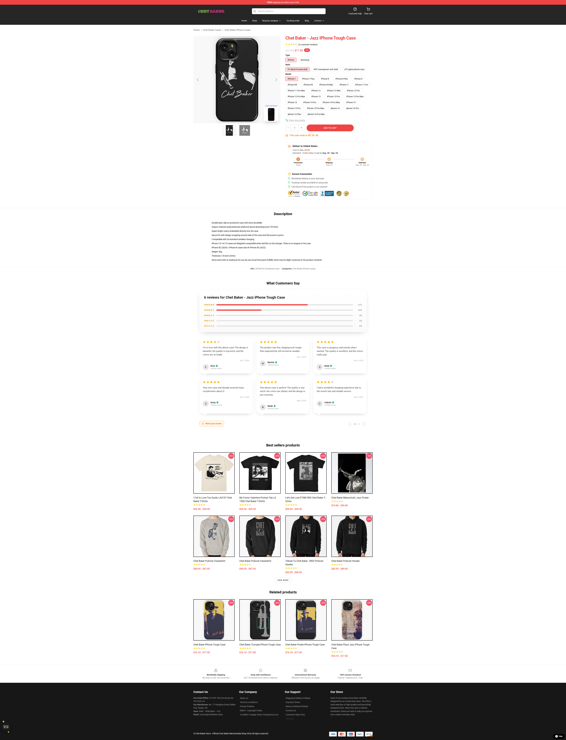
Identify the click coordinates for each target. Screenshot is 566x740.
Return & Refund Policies (297, 706)
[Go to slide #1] (229, 130)
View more (283, 580)
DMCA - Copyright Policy (251, 710)
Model (288, 74)
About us (244, 698)
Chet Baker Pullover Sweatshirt (209, 561)
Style (287, 64)
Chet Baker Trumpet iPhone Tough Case (260, 644)
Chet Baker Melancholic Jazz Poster (350, 497)
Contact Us (291, 710)
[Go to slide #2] (245, 130)
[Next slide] (276, 80)
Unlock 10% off (6, 726)
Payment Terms (293, 702)
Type (287, 55)
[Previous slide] (198, 80)
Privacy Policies (247, 706)
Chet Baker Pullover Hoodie (345, 561)
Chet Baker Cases (212, 30)
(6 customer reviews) (307, 44)
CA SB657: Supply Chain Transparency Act (259, 714)
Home (196, 30)
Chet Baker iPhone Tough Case (209, 644)
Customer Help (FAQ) (295, 714)
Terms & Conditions (249, 702)
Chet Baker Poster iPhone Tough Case (305, 644)
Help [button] (560, 736)
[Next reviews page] (364, 424)
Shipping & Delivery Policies (298, 698)
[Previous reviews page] (349, 424)
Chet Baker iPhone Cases (237, 30)
